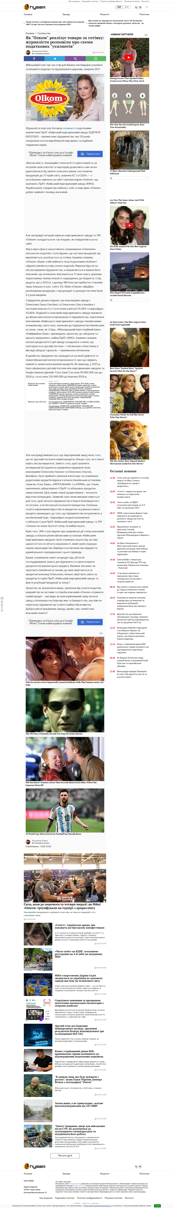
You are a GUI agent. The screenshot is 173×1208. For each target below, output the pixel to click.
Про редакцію (74, 1)
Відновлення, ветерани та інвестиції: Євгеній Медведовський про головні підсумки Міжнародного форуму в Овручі (133, 532)
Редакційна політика (90, 1)
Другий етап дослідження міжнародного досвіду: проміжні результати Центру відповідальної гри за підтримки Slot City (133, 618)
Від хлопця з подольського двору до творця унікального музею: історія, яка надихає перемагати (132, 589)
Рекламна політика (132, 1)
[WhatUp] (96, 58)
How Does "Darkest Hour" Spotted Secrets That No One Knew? (126, 369)
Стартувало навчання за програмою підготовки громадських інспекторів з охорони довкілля (129, 577)
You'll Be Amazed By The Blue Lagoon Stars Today (128, 247)
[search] (147, 7)
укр (119, 7)
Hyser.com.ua (75, 1184)
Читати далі (65, 1155)
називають (69, 128)
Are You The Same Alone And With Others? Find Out (127, 201)
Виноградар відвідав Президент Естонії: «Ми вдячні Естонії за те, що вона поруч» (132, 674)
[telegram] (139, 7)
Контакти (145, 1)
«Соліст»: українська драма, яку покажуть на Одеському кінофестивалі (131, 494)
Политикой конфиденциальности (98, 1206)
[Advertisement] (65, 213)
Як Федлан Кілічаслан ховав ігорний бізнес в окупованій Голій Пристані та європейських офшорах (132, 662)
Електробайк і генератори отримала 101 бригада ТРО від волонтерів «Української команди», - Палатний (133, 564)
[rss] (136, 7)
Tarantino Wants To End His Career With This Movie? (127, 416)
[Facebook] (34, 58)
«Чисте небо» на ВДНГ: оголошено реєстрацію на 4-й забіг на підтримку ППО (131, 505)
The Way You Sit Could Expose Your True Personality (127, 126)
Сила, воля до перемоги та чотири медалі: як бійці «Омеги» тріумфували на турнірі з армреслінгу (133, 482)
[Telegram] (54, 58)
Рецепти (104, 14)
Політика (144, 14)
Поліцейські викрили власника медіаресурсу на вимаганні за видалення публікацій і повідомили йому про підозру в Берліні (131, 603)
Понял (157, 1206)
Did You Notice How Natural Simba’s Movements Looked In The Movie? (127, 462)
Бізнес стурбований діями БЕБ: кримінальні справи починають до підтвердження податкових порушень (133, 648)
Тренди (66, 14)
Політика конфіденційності (111, 1)
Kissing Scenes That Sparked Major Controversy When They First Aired (127, 79)
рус (127, 7)
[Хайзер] (34, 7)
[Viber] (75, 58)
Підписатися (93, 154)
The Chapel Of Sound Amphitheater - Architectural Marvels (128, 294)
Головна (28, 14)
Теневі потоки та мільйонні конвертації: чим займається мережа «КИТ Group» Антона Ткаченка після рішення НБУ (55, 23)
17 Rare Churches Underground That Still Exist (127, 172)
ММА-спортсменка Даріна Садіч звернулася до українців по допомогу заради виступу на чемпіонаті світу (132, 517)
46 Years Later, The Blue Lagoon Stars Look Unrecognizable (128, 323)
